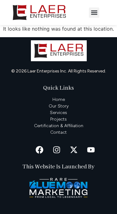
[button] (94, 12)
